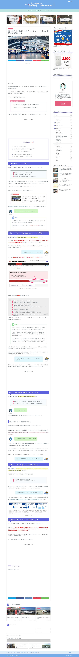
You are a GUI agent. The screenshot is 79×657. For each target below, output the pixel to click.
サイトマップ (29, 10)
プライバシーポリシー (10, 655)
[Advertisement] (28, 72)
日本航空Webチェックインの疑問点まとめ (23, 156)
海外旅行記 (63, 144)
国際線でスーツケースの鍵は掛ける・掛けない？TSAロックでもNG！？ (65, 174)
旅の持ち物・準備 (64, 137)
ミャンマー (63, 156)
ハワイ (63, 153)
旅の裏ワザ (63, 139)
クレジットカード (63, 133)
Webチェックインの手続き (20, 146)
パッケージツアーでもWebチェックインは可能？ (24, 148)
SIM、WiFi (63, 132)
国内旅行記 (63, 122)
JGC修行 (63, 130)
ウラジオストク (63, 149)
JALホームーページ (34, 225)
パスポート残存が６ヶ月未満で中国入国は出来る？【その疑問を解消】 (65, 169)
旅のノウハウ (63, 128)
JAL (10, 566)
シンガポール (63, 150)
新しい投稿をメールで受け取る (14, 638)
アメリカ (64, 146)
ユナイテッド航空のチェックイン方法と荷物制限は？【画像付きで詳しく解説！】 (65, 180)
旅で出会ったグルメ (63, 125)
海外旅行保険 (63, 140)
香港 (63, 160)
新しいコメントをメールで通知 (14, 635)
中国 (64, 157)
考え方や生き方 (63, 120)
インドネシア (63, 147)
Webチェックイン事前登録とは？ (22, 151)
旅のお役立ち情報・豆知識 (64, 136)
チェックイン (11, 28)
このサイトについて (48, 10)
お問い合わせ (38, 10)
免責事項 (17, 655)
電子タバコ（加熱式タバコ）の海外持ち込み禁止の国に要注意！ (65, 185)
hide (32, 142)
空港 (18, 566)
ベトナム (63, 154)
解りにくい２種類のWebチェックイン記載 (23, 149)
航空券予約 (64, 142)
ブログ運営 (63, 117)
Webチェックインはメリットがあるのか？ (23, 154)
